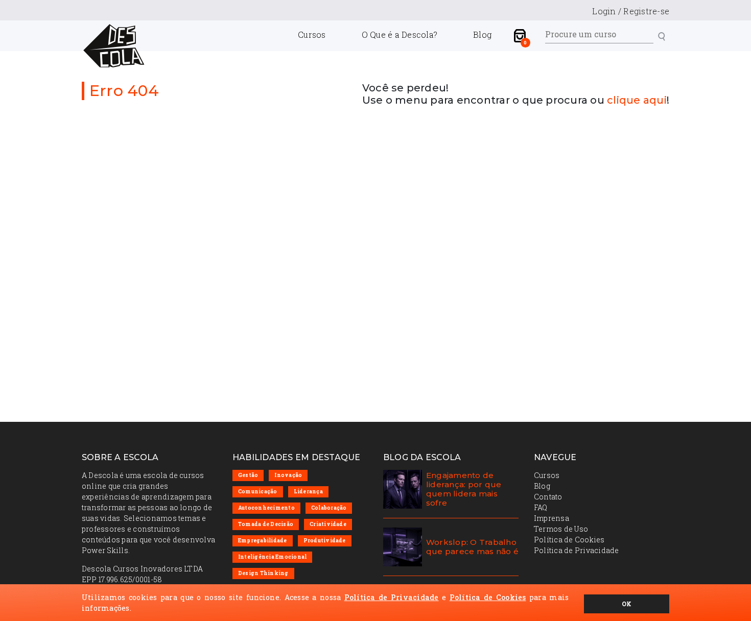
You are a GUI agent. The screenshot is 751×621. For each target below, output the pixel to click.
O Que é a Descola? (399, 34)
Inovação (288, 475)
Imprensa (551, 518)
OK (626, 604)
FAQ (541, 507)
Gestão (248, 475)
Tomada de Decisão (265, 524)
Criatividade (328, 524)
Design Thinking (263, 573)
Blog (482, 34)
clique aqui (637, 100)
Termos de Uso (561, 529)
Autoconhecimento (266, 508)
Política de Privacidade (576, 550)
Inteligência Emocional (272, 557)
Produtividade (324, 540)
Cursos (311, 34)
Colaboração (329, 508)
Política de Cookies (569, 539)
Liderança (308, 491)
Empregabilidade (262, 540)
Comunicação (257, 491)
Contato (548, 496)
